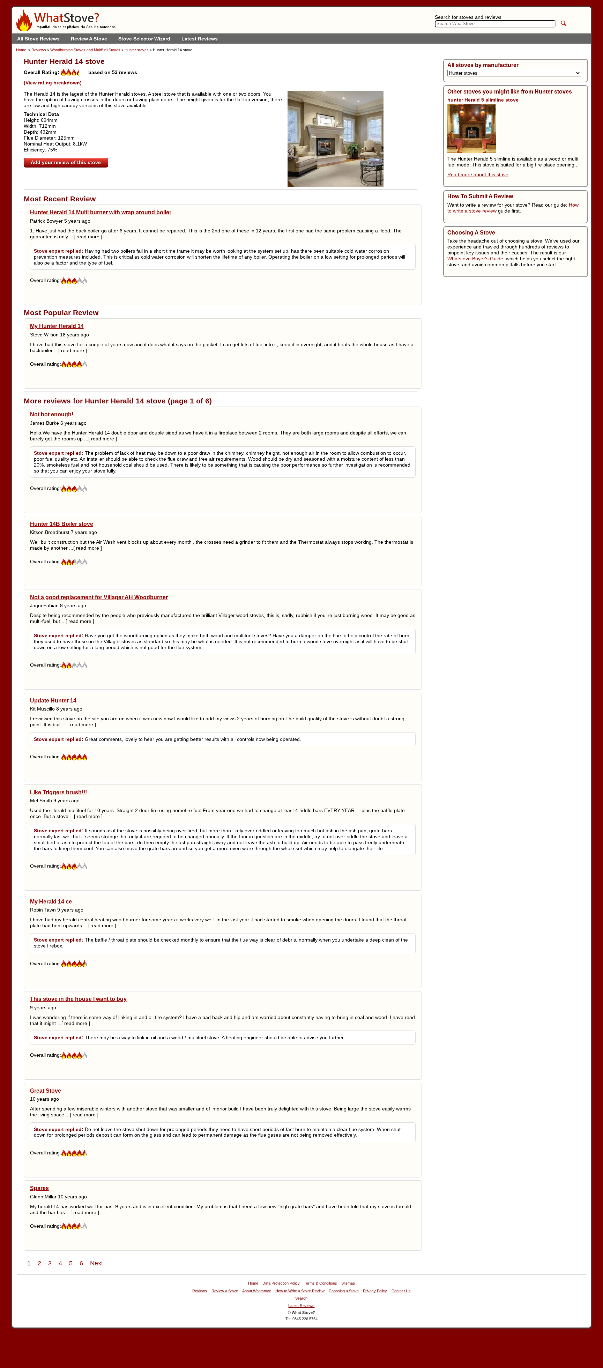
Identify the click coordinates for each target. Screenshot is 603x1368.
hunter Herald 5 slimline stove (483, 100)
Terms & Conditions (320, 1283)
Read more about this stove (477, 174)
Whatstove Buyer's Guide (475, 258)
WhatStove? (66, 20)
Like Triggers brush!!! (58, 792)
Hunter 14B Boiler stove (61, 524)
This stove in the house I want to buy (78, 999)
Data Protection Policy (281, 1283)
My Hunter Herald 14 (57, 326)
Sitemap (348, 1283)
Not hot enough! (51, 414)
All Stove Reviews (38, 39)
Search (301, 1298)
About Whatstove (256, 1291)
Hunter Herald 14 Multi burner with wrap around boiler (100, 212)
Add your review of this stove (66, 162)
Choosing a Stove (344, 1291)
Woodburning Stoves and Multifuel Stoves (85, 50)
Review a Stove (224, 1291)
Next (96, 1263)
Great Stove (45, 1090)
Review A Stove (89, 39)
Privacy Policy (375, 1291)
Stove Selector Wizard (144, 39)
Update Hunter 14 (53, 700)
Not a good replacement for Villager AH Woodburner (99, 597)
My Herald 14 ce (51, 901)
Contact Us (401, 1291)
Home (21, 50)
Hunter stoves (137, 50)
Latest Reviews (199, 39)
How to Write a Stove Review (300, 1291)
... (85, 236)
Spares (39, 1188)
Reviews (38, 50)
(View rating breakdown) (53, 83)
